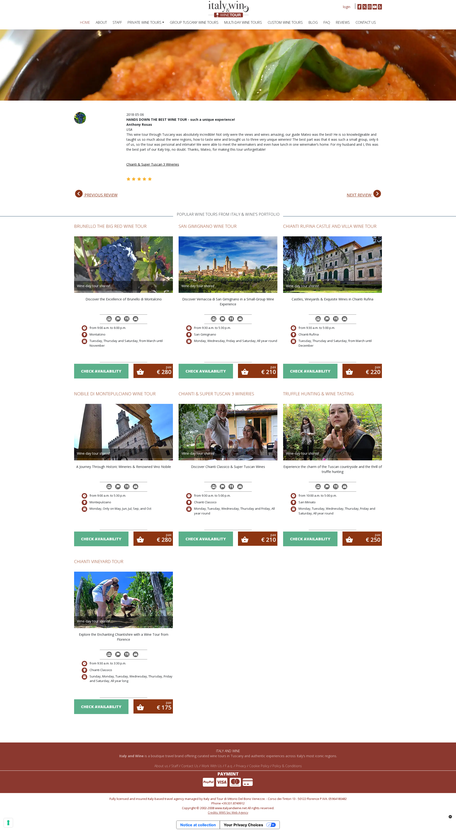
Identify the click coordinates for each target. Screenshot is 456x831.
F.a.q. (229, 766)
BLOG (313, 22)
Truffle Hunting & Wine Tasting (318, 394)
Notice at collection (198, 824)
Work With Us (211, 766)
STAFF (117, 22)
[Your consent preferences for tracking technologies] (8, 822)
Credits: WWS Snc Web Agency (228, 813)
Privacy (241, 766)
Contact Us (366, 22)
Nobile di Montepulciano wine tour (115, 394)
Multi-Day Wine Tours (243, 22)
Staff (174, 766)
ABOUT (101, 22)
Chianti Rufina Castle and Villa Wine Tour (329, 226)
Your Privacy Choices (243, 824)
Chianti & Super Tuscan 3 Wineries (152, 164)
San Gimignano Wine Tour (208, 226)
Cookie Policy (259, 766)
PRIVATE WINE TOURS (145, 22)
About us (161, 766)
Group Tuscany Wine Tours (194, 22)
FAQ (326, 22)
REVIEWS (343, 22)
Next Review (359, 195)
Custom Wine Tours (285, 22)
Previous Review (101, 195)
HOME (85, 22)
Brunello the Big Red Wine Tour (110, 226)
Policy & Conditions (287, 766)
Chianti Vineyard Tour (98, 561)
